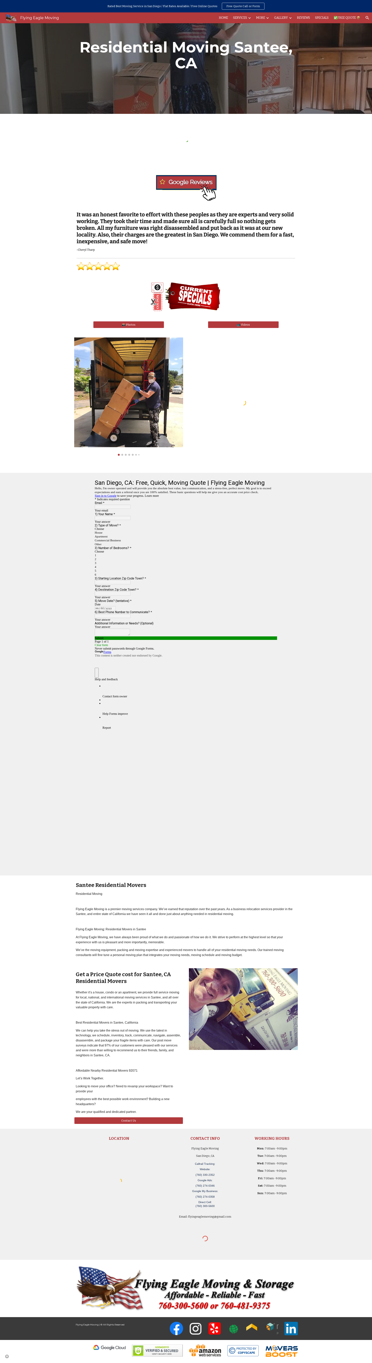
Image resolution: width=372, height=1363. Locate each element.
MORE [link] (260, 18)
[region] (186, 6)
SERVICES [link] (240, 18)
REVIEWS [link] (303, 18)
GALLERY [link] (281, 18)
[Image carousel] (128, 396)
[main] (186, 55)
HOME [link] (223, 18)
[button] (367, 17)
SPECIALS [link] (322, 18)
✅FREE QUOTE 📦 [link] (347, 18)
